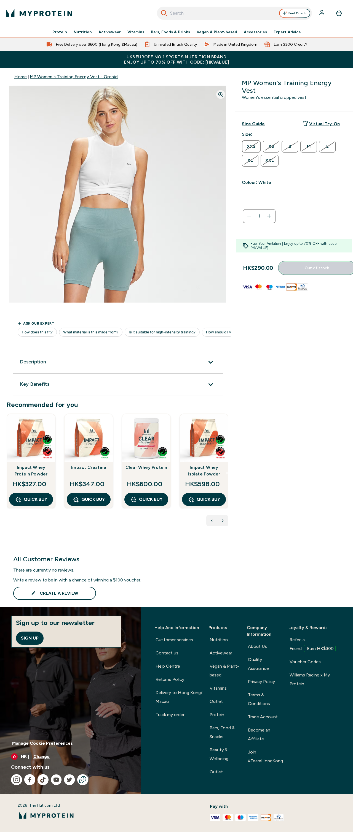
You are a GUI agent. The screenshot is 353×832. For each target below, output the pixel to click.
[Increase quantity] (269, 216)
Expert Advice (287, 32)
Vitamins (135, 32)
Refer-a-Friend (312, 644)
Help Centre (168, 666)
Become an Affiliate (259, 734)
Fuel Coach (297, 13)
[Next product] (222, 520)
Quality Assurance (258, 664)
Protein (59, 32)
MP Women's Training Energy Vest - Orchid (74, 76)
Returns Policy (170, 679)
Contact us (167, 653)
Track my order (170, 714)
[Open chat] (82, 779)
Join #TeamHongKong (265, 756)
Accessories (255, 32)
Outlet (216, 701)
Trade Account (263, 716)
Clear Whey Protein (146, 467)
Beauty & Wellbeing (219, 754)
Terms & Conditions (259, 699)
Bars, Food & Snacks (222, 732)
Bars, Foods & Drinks (170, 32)
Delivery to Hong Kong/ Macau (179, 697)
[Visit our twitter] (69, 779)
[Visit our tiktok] (43, 779)
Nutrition (83, 32)
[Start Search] (164, 13)
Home (20, 76)
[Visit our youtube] (56, 779)
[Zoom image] (220, 94)
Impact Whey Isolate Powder (204, 470)
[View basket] (339, 13)
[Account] (322, 13)
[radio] (251, 146)
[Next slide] (227, 473)
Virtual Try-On (324, 123)
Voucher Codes (305, 661)
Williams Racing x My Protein (310, 679)
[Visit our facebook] (29, 779)
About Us (257, 646)
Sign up (30, 638)
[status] (259, 216)
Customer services (174, 639)
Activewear (109, 32)
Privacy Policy (261, 681)
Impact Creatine (88, 467)
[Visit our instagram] (16, 779)
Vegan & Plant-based (217, 32)
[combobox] (234, 13)
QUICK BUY (35, 499)
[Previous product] (211, 520)
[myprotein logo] (39, 13)
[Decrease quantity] (249, 216)
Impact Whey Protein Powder (31, 470)
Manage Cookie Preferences (42, 743)
